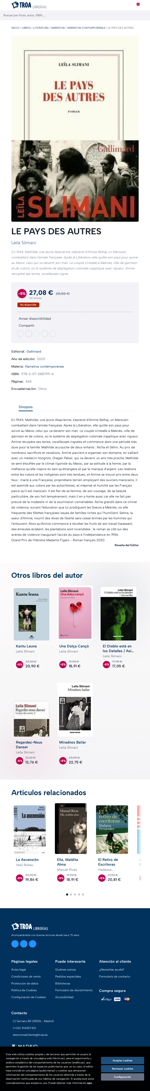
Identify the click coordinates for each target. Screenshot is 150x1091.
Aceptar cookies (122, 1060)
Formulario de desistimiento (74, 990)
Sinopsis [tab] (26, 407)
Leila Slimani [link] (23, 242)
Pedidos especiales (68, 976)
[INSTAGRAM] (15, 944)
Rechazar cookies (122, 1068)
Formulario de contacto (114, 976)
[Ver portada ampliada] (75, 129)
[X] (23, 944)
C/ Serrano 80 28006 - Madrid (33, 1021)
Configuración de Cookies (28, 997)
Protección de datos (24, 983)
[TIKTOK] (32, 944)
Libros (26, 27)
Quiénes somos (65, 969)
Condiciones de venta (25, 976)
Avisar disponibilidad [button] (35, 319)
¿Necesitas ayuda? (111, 969)
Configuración (122, 1077)
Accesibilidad (64, 997)
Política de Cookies (24, 990)
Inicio (15, 27)
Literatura (40, 27)
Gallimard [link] (34, 351)
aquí (89, 1083)
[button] (67, 894)
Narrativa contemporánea (86, 27)
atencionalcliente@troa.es (30, 1035)
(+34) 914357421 (24, 1028)
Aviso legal (18, 969)
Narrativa (58, 27)
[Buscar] (144, 15)
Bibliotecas (62, 983)
